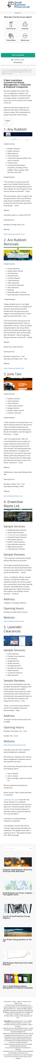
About (14, 1001)
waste (6, 93)
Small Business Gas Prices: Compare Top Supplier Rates (17, 894)
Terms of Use (18, 1003)
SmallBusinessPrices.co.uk (18, 4)
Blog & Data (7, 1001)
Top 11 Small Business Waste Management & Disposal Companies (18, 987)
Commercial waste (13, 535)
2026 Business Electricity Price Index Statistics (18, 964)
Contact (19, 1001)
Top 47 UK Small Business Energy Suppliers (16, 917)
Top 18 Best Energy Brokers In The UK (17, 940)
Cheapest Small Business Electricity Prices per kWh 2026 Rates (17, 870)
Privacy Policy (27, 1001)
